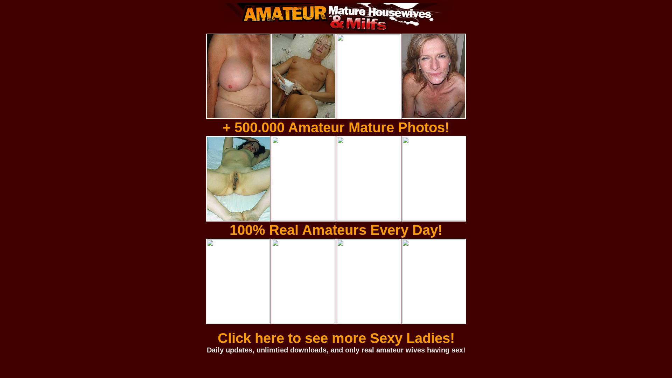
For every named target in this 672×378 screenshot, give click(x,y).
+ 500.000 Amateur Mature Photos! (336, 127)
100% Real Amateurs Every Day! (336, 230)
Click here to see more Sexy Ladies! (336, 338)
